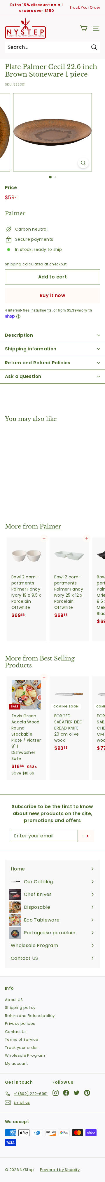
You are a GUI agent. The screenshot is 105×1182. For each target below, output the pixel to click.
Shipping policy (20, 1007)
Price (11, 187)
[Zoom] (83, 163)
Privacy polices (20, 1023)
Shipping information (31, 349)
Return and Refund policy (30, 1015)
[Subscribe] (86, 836)
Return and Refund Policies (38, 363)
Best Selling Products (40, 662)
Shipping (13, 264)
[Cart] (83, 28)
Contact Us (16, 1031)
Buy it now (52, 295)
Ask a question (23, 376)
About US (14, 999)
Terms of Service (21, 1039)
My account (16, 1063)
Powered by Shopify (60, 1169)
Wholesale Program (25, 1055)
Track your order (21, 1047)
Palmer (50, 526)
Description (19, 335)
